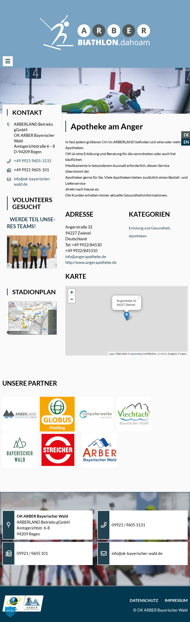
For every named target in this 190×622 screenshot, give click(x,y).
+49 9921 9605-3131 (32, 160)
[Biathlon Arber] (95, 33)
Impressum (176, 600)
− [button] (71, 299)
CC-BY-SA (162, 354)
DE (186, 134)
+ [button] (71, 292)
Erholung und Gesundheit (149, 228)
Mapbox (183, 354)
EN (186, 141)
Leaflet (111, 354)
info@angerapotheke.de (85, 256)
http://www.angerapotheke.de (91, 262)
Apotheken (138, 236)
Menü (8, 61)
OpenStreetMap (136, 354)
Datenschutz (144, 600)
